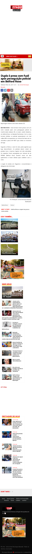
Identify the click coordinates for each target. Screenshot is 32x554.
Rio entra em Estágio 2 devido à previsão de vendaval (18, 369)
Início (3, 499)
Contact (24, 500)
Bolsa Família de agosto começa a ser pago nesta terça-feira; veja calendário (18, 345)
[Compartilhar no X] (5, 90)
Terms (12, 500)
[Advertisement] (16, 37)
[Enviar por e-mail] (11, 90)
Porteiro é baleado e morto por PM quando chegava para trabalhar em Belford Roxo (12, 326)
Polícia (12, 205)
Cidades (18, 500)
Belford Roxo (5, 205)
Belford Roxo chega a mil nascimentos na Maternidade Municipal (17, 377)
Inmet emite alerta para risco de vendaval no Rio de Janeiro (12, 295)
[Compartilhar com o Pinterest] (8, 90)
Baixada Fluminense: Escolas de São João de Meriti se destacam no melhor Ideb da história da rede (12, 336)
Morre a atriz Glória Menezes (17, 360)
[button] (2, 56)
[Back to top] (28, 550)
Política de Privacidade (22, 499)
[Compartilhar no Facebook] (2, 90)
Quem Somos (10, 499)
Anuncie (6, 500)
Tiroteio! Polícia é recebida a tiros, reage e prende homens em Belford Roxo (17, 353)
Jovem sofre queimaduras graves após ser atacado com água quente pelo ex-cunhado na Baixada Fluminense (12, 305)
